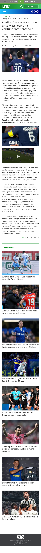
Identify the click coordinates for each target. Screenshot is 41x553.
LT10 (20, 1)
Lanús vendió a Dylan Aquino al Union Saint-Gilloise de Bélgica (19, 380)
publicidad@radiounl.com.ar (20, 543)
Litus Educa (33, 1)
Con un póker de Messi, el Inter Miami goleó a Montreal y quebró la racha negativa (19, 448)
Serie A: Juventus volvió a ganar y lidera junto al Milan (20, 518)
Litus (26, 1)
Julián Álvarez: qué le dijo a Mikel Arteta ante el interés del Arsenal (20, 312)
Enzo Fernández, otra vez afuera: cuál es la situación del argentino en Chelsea (20, 346)
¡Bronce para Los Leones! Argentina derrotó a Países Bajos (18, 278)
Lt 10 (6, 6)
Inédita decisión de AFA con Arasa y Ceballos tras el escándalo (18, 414)
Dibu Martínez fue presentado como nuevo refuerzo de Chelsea (18, 484)
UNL (5, 1)
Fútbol (4, 16)
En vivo (30, 6)
